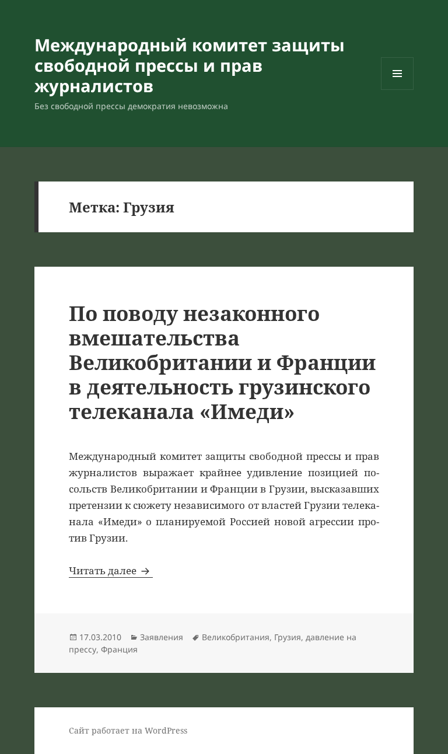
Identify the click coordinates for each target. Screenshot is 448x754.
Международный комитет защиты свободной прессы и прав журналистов (189, 65)
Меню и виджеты (398, 89)
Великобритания (236, 637)
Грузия (287, 637)
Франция (119, 649)
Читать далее (111, 570)
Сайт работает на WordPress (128, 730)
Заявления (161, 637)
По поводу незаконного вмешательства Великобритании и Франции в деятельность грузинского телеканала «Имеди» (222, 362)
